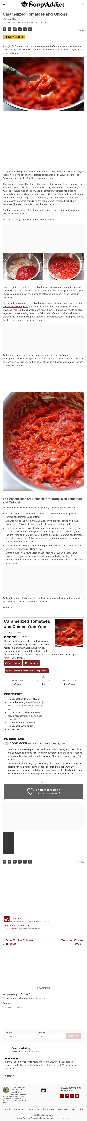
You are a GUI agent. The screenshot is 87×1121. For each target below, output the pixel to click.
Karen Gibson (12, 19)
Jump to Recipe (15, 37)
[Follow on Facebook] (62, 1096)
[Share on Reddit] (20, 29)
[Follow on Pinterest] (67, 1096)
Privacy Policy (62, 1109)
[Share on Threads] (25, 29)
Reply (10, 1076)
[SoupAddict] (43, 4)
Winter (28, 925)
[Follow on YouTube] (77, 1096)
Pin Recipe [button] (32, 663)
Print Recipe (13, 663)
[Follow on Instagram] (72, 1096)
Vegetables (13, 925)
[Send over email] (30, 29)
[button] (5, 636)
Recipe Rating (10, 994)
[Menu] (4, 5)
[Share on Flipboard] (15, 29)
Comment (8, 1003)
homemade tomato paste (15, 306)
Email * (42, 1032)
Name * (9, 1032)
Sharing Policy (76, 1109)
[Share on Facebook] (9, 29)
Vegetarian (21, 925)
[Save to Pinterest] (4, 29)
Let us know (42, 793)
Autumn (6, 925)
